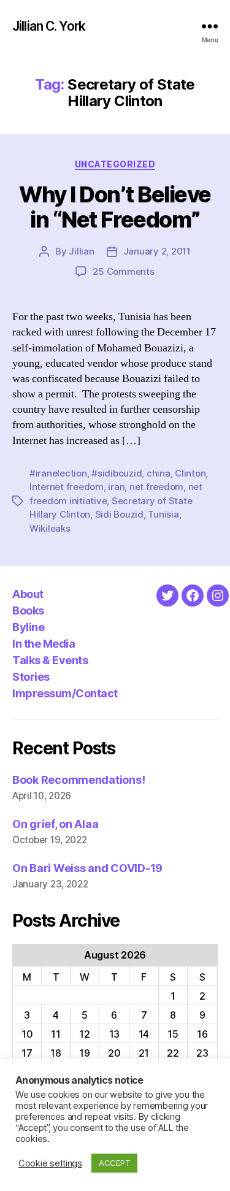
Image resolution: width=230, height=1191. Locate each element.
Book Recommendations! (78, 779)
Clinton (190, 473)
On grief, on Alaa (55, 824)
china (159, 473)
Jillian (81, 251)
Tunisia (163, 514)
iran (116, 486)
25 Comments (123, 271)
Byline (28, 627)
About (28, 594)
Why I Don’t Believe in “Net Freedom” (115, 207)
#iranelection (58, 473)
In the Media (43, 643)
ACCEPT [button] (114, 1163)
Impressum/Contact (65, 693)
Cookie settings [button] (50, 1163)
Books (28, 610)
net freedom (156, 486)
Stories (31, 676)
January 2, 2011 (157, 251)
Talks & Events (50, 660)
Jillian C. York (48, 26)
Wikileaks (50, 528)
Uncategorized (115, 164)
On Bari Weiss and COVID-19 (87, 868)
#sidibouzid (116, 473)
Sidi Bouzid (119, 514)
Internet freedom (66, 486)
